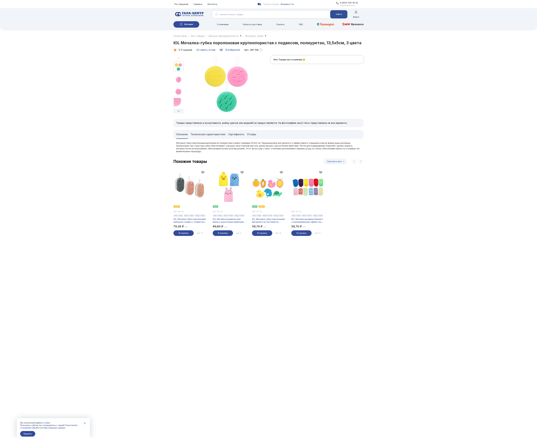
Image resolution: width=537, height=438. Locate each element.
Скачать (280, 24)
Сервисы (197, 4)
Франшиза (357, 24)
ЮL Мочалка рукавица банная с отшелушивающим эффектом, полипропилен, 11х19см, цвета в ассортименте (307, 220)
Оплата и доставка (252, 24)
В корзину (184, 233)
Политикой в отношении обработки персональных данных (48, 426)
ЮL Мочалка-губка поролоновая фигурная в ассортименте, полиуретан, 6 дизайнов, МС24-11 (268, 220)
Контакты (212, 4)
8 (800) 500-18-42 (349, 2)
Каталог (188, 24)
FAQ (301, 24)
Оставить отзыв (205, 49)
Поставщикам (181, 4)
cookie (46, 422)
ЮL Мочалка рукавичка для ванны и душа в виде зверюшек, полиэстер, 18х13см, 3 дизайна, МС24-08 (228, 220)
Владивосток (287, 4)
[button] (178, 111)
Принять (27, 433)
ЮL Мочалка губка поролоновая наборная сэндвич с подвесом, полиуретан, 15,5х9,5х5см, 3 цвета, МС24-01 (189, 220)
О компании (223, 24)
